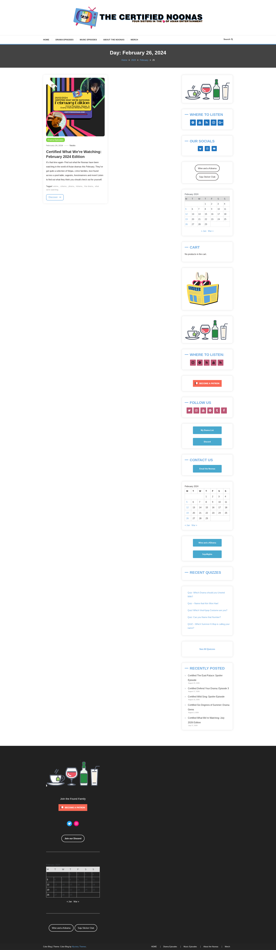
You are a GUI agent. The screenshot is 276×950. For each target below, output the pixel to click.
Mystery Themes (79, 947)
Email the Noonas (207, 469)
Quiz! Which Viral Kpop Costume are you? (207, 610)
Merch (134, 40)
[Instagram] (196, 410)
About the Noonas (113, 40)
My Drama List (207, 430)
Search (227, 39)
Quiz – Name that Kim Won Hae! (203, 603)
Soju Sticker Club (207, 177)
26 (186, 224)
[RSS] (207, 123)
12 (186, 214)
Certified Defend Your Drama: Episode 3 (208, 688)
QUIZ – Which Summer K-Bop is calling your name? (209, 626)
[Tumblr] (217, 410)
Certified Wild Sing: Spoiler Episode (206, 696)
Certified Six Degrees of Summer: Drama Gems (208, 707)
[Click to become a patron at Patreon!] (207, 383)
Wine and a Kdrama (207, 168)
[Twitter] (189, 410)
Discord (207, 442)
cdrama (63, 186)
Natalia (72, 145)
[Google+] (220, 123)
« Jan (203, 231)
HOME (46, 40)
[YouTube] (200, 123)
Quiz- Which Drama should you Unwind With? (206, 594)
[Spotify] (193, 123)
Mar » (210, 231)
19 (186, 219)
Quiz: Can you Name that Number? (204, 617)
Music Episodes (88, 40)
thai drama (88, 186)
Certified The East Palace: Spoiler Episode (205, 677)
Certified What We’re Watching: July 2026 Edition (206, 720)
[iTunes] (213, 123)
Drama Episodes (64, 40)
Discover (53, 197)
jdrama (71, 186)
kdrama (79, 186)
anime (55, 186)
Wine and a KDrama (207, 543)
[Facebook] (224, 410)
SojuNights (207, 554)
